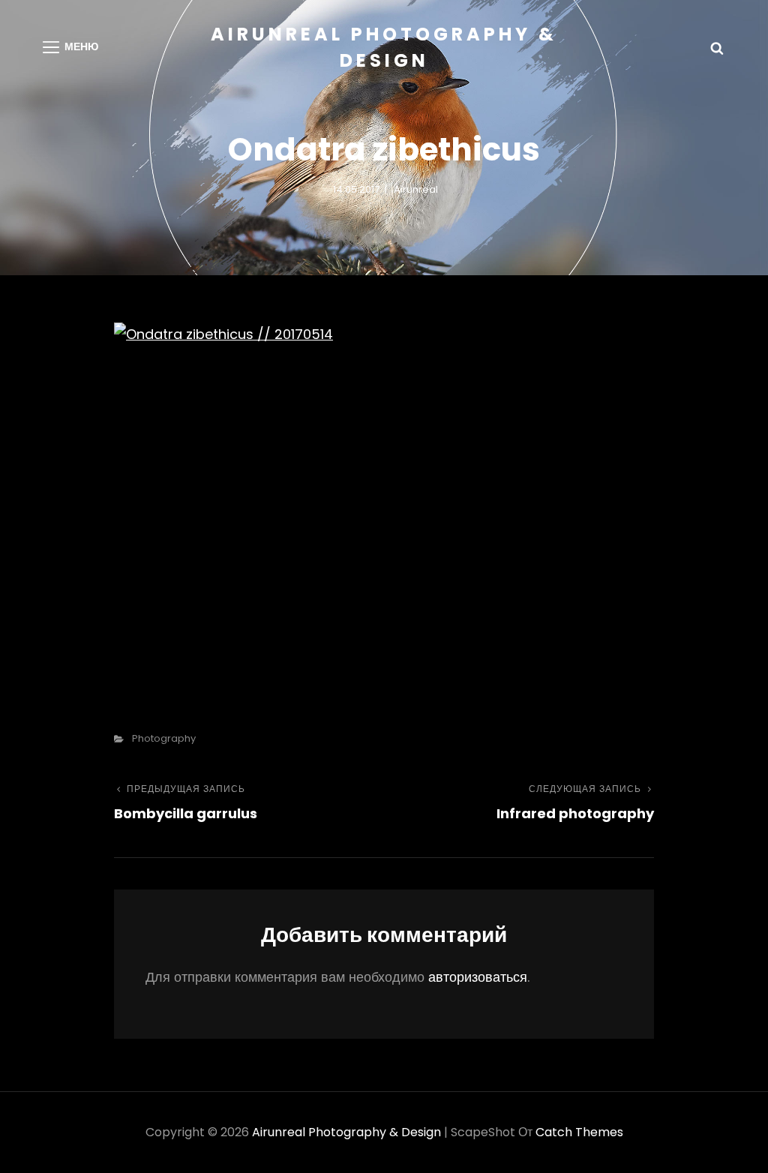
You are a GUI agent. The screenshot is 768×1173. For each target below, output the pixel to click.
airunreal (416, 189)
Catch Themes (579, 1132)
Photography (164, 738)
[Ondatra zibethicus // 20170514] (384, 501)
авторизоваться (477, 977)
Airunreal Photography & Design (346, 1132)
